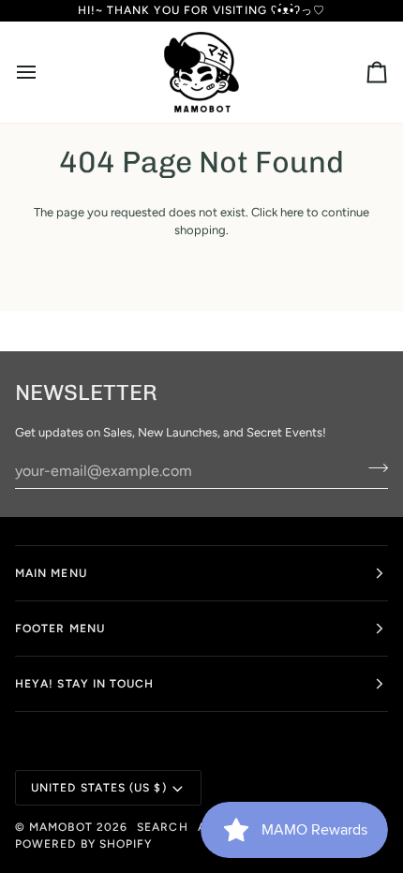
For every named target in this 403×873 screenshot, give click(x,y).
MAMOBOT (61, 827)
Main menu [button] (51, 573)
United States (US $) (99, 787)
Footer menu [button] (60, 628)
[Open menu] (43, 72)
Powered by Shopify (83, 844)
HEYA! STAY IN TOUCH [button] (85, 683)
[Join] (372, 468)
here (292, 212)
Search (162, 827)
